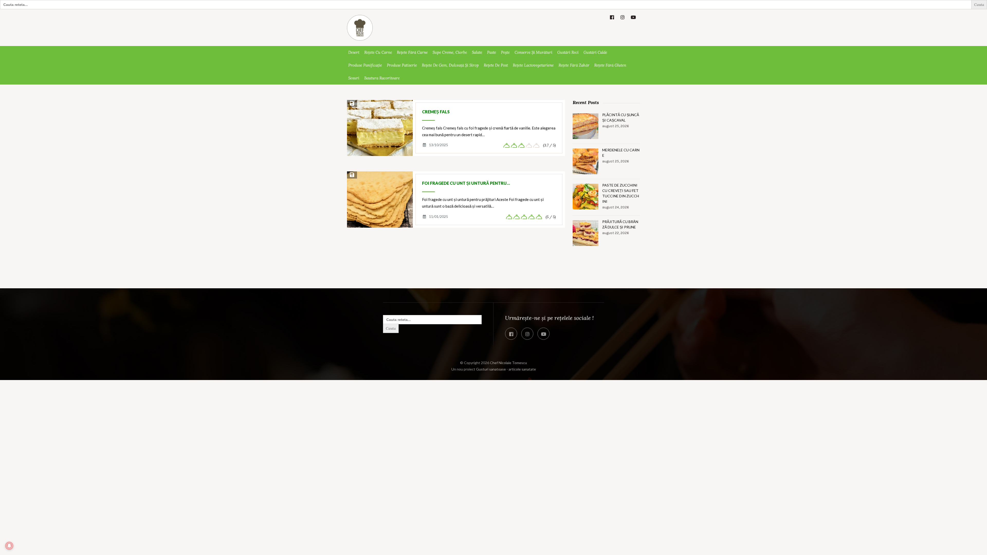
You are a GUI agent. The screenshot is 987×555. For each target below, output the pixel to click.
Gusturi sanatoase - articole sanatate (506, 369)
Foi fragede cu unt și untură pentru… (466, 183)
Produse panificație (365, 65)
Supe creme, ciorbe (450, 52)
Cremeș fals (436, 111)
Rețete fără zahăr (574, 65)
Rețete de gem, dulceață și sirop (450, 65)
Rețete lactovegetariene (533, 65)
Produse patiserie (402, 65)
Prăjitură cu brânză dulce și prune (620, 224)
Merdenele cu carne (620, 153)
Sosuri (353, 78)
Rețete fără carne (412, 52)
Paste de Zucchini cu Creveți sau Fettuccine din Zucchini (620, 193)
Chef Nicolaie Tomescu (508, 362)
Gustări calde (595, 52)
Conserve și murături (533, 52)
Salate (477, 52)
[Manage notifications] (9, 546)
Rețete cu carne (378, 52)
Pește (505, 52)
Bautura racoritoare (382, 78)
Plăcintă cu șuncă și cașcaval (620, 117)
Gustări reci (568, 52)
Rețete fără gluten (610, 65)
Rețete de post (496, 65)
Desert (353, 52)
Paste (491, 52)
